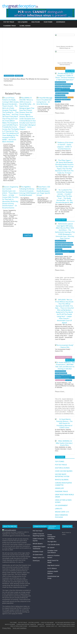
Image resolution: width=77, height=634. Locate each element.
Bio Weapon (58, 86)
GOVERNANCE (60, 22)
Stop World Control (53, 565)
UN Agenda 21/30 (66, 99)
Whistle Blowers (38, 543)
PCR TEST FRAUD (8, 22)
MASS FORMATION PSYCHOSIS (67, 626)
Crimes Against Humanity (67, 245)
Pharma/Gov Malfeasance (61, 97)
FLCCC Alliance (52, 568)
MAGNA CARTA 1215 (62, 512)
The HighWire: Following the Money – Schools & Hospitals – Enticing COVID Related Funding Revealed (27, 201)
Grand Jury (36, 560)
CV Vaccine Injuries (66, 86)
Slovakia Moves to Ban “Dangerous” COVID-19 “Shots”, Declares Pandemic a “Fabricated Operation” (64, 106)
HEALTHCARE (35, 22)
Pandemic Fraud (38, 551)
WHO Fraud (57, 101)
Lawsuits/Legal (59, 254)
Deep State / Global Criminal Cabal (63, 247)
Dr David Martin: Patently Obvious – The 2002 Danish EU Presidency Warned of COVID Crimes (64, 432)
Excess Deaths (58, 88)
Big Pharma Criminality (60, 82)
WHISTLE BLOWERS (61, 480)
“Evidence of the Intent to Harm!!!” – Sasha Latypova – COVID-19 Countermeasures (64, 152)
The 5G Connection (9, 75)
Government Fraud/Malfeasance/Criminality (62, 90)
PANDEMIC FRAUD (61, 491)
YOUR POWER (48, 22)
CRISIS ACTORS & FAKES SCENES (18, 626)
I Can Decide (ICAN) (53, 544)
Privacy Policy (6, 628)
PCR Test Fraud (37, 531)
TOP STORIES (59, 461)
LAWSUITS (58, 509)
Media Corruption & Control (62, 93)
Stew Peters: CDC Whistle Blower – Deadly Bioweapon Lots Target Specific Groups (45, 200)
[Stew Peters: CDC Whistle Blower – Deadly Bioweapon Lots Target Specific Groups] (45, 187)
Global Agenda (66, 88)
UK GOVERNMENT (61, 505)
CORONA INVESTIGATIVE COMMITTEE (26, 624)
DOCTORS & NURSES (62, 468)
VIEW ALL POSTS (70, 71)
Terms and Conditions (19, 628)
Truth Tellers (58, 99)
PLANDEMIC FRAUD (9, 26)
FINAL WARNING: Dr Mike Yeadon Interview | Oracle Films (63, 449)
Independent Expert (60, 380)
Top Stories (70, 97)
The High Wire (51, 541)
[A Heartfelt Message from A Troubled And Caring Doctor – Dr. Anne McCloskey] (45, 98)
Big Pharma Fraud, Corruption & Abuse (63, 84)
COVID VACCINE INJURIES (63, 471)
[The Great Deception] (9, 530)
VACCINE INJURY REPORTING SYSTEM (65, 622)
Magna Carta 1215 (38, 557)
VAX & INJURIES (23, 22)
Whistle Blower (18, 75)
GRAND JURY (59, 488)
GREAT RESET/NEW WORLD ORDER (65, 624)
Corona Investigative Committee (51, 536)
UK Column (50, 547)
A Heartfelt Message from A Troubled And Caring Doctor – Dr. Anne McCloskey (44, 109)
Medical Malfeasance (60, 95)
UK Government (38, 554)
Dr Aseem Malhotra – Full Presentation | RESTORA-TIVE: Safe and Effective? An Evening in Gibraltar (64, 385)
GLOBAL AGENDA (25, 26)
